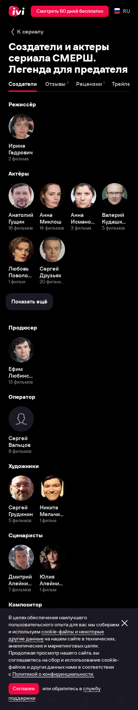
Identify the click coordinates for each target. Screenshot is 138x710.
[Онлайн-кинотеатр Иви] (18, 11)
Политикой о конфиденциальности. (53, 674)
